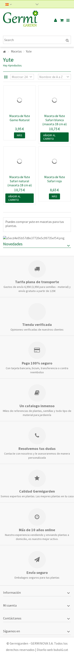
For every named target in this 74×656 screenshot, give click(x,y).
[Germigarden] (23, 20)
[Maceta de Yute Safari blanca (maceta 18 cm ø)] (54, 100)
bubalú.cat (60, 650)
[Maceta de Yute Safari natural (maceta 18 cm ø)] (19, 161)
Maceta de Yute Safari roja (54, 179)
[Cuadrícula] (6, 77)
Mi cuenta (10, 605)
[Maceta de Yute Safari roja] (54, 161)
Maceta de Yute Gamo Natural (19, 118)
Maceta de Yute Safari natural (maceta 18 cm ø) (19, 181)
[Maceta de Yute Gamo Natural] (19, 100)
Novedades (12, 243)
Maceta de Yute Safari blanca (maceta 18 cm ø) (54, 120)
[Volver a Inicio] (4, 51)
